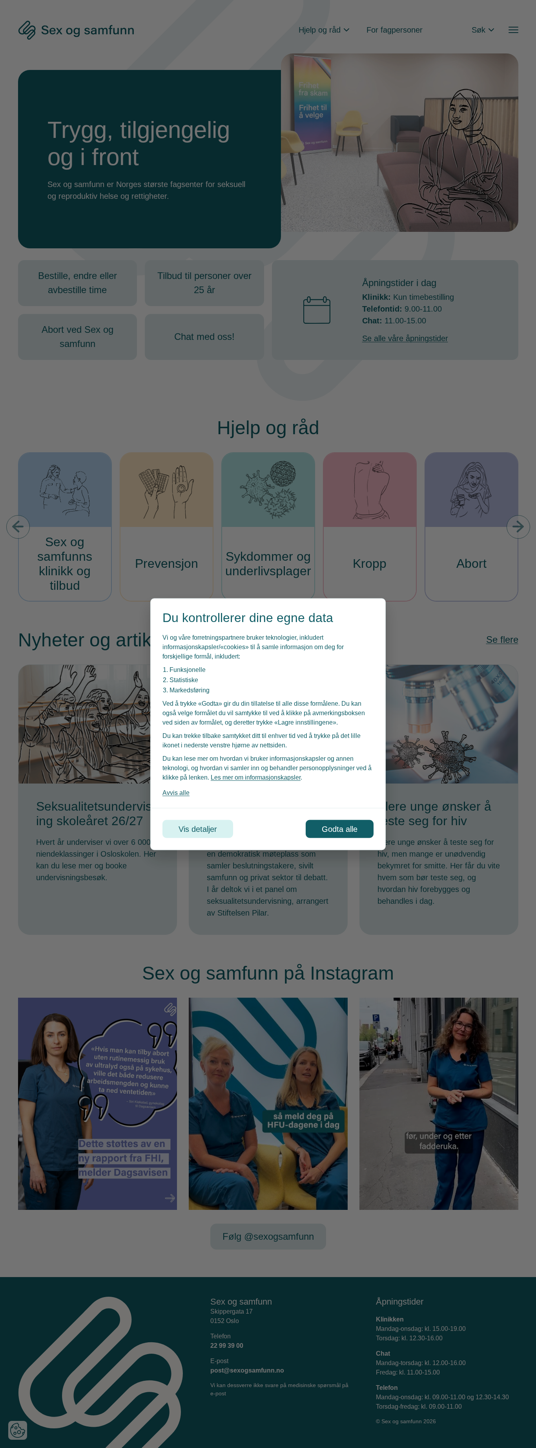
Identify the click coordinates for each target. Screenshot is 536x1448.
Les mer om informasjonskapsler (256, 777)
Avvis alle (176, 792)
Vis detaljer (198, 828)
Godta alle (339, 828)
